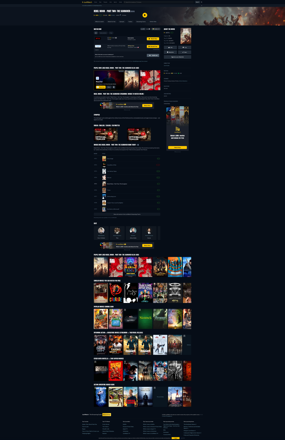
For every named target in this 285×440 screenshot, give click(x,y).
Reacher (104, 433)
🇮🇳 (155, 29)
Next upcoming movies (168, 421)
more (109, 87)
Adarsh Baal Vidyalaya (108, 431)
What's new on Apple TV (149, 429)
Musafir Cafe (105, 429)
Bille (164, 430)
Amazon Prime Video (128, 426)
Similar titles (153, 21)
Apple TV (125, 429)
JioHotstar (125, 431)
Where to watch (99, 21)
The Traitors (105, 426)
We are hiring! (106, 414)
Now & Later (85, 426)
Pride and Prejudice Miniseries (191, 435)
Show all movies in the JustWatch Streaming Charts (127, 214)
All (96, 33)
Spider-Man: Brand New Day (89, 424)
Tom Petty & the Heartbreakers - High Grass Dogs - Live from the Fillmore (171, 426)
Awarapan (166, 432)
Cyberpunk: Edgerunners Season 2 (192, 432)
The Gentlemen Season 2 (190, 424)
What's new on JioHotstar (149, 431)
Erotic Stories (105, 424)
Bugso (83, 429)
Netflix (124, 424)
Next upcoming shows (189, 421)
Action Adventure (183, 81)
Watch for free (111, 21)
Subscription (103, 33)
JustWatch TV (126, 433)
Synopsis (122, 21)
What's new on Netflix (149, 424)
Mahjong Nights (86, 433)
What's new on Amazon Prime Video (152, 426)
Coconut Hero (167, 434)
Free (111, 33)
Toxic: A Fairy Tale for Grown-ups (90, 431)
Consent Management (167, 416)
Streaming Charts (141, 21)
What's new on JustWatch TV (150, 433)
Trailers (130, 21)
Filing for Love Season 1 (190, 430)
